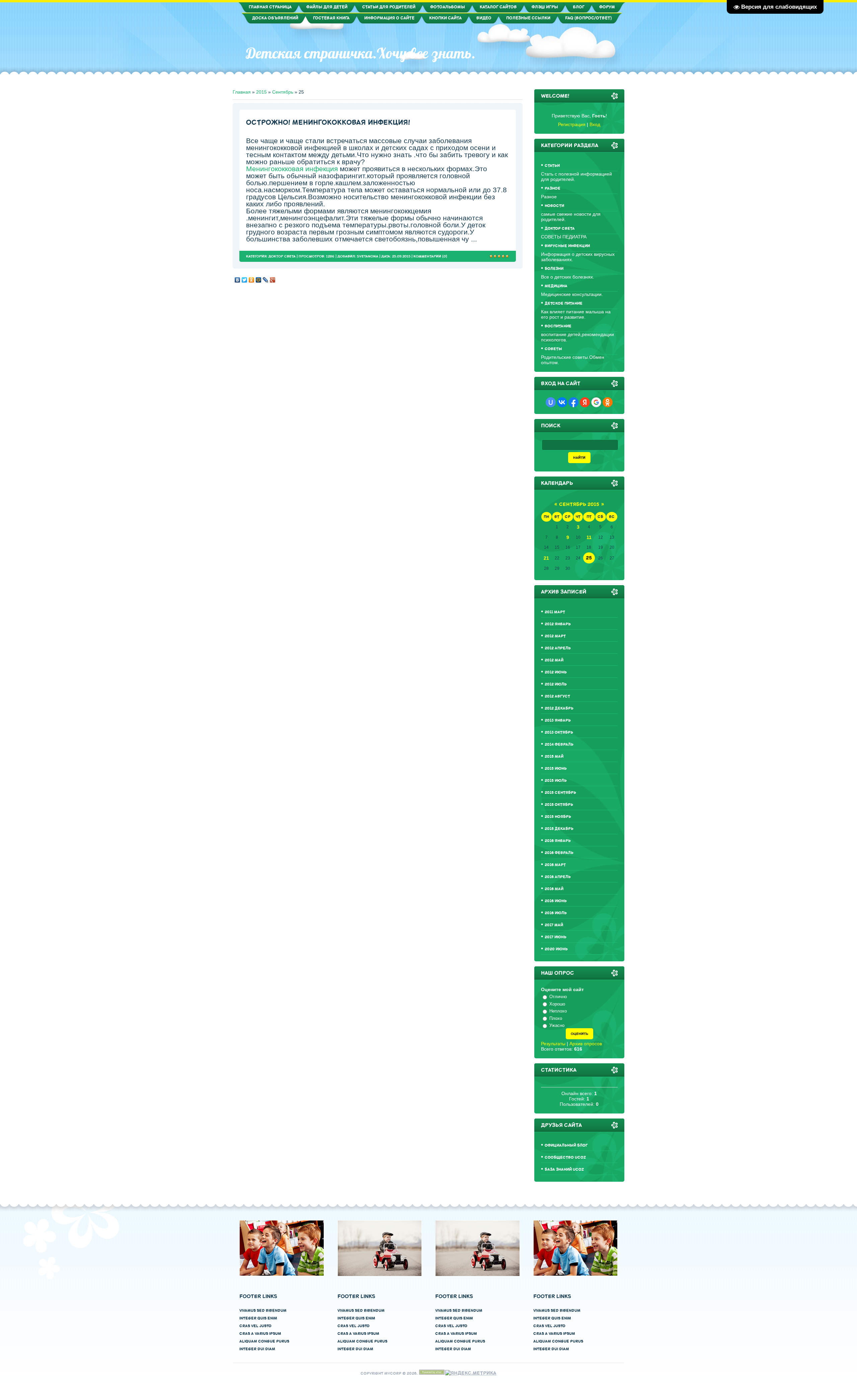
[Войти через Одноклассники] (608, 402)
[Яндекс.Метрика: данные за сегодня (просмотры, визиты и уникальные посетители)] (470, 1373)
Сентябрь (282, 92)
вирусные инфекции (567, 245)
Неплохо (558, 1011)
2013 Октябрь (559, 732)
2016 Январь (558, 840)
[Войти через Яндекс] (585, 402)
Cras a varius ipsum (260, 1333)
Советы (553, 348)
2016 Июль (556, 913)
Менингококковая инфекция (292, 169)
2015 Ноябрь (558, 816)
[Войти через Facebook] (573, 402)
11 (589, 537)
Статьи (552, 165)
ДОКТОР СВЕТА (282, 256)
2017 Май (554, 925)
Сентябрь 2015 (579, 504)
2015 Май (554, 756)
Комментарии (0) (430, 256)
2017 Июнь (555, 937)
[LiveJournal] (265, 278)
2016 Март (555, 864)
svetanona (367, 256)
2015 (261, 92)
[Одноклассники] (251, 278)
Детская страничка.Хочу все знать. (361, 53)
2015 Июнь (556, 768)
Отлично (558, 996)
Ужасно (556, 1025)
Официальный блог (566, 1145)
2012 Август (557, 696)
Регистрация (572, 124)
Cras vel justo (255, 1325)
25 (589, 558)
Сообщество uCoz (565, 1157)
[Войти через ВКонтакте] (562, 402)
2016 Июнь (556, 900)
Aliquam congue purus (264, 1341)
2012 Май (554, 660)
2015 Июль (556, 780)
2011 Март (555, 612)
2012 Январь (558, 624)
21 (546, 558)
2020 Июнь (556, 949)
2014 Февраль (559, 744)
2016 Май (554, 888)
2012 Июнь (556, 672)
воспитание (558, 326)
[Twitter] (244, 278)
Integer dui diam (257, 1349)
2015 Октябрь (559, 804)
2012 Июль (556, 684)
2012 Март (555, 636)
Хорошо (557, 1003)
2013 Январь (558, 720)
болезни (554, 268)
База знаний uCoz (564, 1169)
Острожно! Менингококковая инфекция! (328, 122)
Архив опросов (585, 1043)
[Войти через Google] (596, 402)
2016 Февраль (559, 852)
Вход (595, 124)
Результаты (553, 1043)
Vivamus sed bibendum (263, 1310)
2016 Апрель (558, 876)
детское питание (563, 303)
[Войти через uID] (551, 402)
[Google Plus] (272, 278)
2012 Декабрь (559, 708)
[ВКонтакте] (237, 278)
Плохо (555, 1018)
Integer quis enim (258, 1318)
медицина (556, 286)
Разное (552, 188)
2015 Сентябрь (560, 792)
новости (554, 205)
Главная (242, 92)
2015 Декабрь (559, 828)
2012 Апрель (558, 648)
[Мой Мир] (258, 278)
